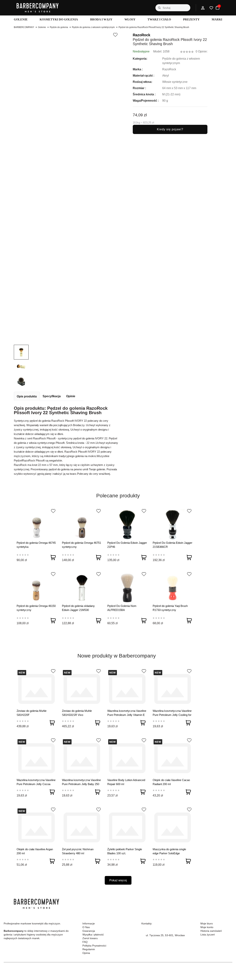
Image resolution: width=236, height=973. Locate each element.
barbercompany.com (158, 944)
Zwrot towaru (90, 938)
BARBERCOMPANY (24, 27)
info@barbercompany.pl (160, 939)
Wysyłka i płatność (93, 934)
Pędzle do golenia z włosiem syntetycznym (93, 27)
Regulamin (88, 949)
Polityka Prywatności (94, 945)
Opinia (86, 952)
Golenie (42, 27)
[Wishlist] (53, 511)
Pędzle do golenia (59, 27)
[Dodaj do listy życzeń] (115, 35)
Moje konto (206, 927)
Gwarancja (88, 930)
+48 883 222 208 (156, 930)
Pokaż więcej (118, 880)
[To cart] (53, 557)
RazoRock (141, 35)
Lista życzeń (207, 934)
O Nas (86, 927)
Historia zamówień (211, 930)
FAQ (85, 941)
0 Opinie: (201, 51)
